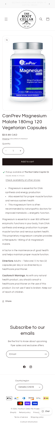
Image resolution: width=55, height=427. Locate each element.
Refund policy (24, 412)
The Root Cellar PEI (26, 409)
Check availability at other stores (23, 180)
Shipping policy (37, 417)
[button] (6, 19)
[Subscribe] (45, 354)
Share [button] (8, 301)
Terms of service (21, 417)
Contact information (28, 422)
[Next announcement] (49, 4)
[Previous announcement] (5, 4)
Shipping (5, 138)
